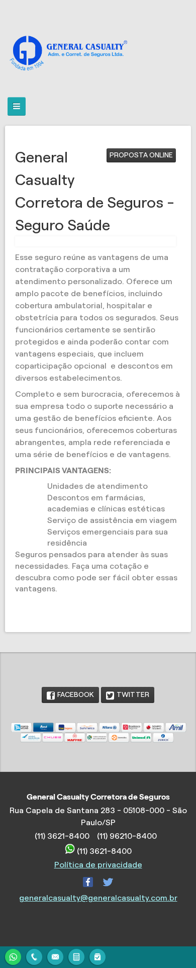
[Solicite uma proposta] (76, 955)
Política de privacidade (98, 864)
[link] (70, 695)
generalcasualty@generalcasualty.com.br (98, 898)
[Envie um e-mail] (55, 955)
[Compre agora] (97, 955)
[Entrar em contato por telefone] (34, 957)
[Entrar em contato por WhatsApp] (13, 955)
